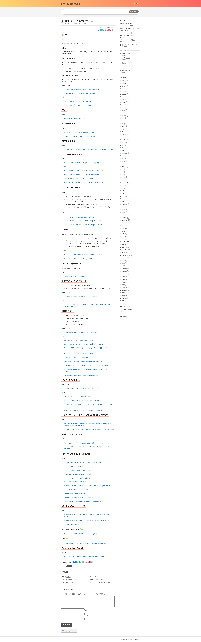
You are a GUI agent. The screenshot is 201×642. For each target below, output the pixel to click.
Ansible (123, 97)
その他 (123, 231)
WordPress (124, 220)
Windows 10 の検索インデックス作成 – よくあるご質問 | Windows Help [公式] (85, 543)
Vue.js (123, 212)
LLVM (123, 145)
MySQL (123, 161)
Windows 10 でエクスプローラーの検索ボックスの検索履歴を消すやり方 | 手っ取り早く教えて (89, 149)
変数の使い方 (97, 579)
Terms (70, 631)
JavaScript (124, 140)
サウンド (124, 247)
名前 (87, 610)
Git (122, 123)
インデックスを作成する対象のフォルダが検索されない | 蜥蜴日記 (81, 400)
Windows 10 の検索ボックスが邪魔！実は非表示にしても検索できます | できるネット (86, 171)
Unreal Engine (125, 199)
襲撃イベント (127, 62)
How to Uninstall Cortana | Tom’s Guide (75, 493)
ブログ (123, 260)
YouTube (124, 225)
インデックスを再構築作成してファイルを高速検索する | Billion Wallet (83, 225)
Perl (123, 172)
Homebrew (124, 131)
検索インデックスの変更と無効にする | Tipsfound (77, 101)
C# (122, 105)
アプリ (123, 236)
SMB (66, 577)
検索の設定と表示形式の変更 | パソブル (74, 118)
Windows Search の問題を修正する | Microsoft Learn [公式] (80, 296)
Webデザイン (125, 215)
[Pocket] (108, 30)
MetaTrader (124, 153)
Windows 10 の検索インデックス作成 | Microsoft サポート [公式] (81, 388)
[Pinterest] (110, 30)
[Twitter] (101, 30)
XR (122, 223)
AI (122, 88)
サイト (86, 620)
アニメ (123, 233)
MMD (123, 158)
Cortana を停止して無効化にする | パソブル (75, 482)
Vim (123, 201)
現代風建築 (126, 70)
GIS (123, 121)
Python (123, 177)
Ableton (124, 83)
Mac (123, 148)
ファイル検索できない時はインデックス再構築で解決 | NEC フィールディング (84, 221)
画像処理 (124, 287)
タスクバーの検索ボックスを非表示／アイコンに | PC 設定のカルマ (81, 175)
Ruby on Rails (125, 182)
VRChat (123, 209)
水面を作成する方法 (126, 26)
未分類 (123, 282)
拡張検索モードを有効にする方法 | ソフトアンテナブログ (79, 132)
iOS (123, 134)
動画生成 (124, 266)
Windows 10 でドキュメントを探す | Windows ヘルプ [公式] (80, 93)
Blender (124, 102)
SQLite (123, 190)
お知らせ (124, 228)
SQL (123, 188)
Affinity (123, 86)
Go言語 (123, 129)
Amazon (124, 91)
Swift (123, 193)
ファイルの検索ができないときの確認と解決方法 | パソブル (79, 217)
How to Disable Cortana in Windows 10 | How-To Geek (79, 497)
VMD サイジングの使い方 (127, 40)
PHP (123, 174)
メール (87, 615)
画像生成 (124, 290)
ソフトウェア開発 (126, 250)
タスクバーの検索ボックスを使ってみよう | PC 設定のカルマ (80, 105)
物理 (123, 284)
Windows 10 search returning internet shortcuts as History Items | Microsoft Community (89, 429)
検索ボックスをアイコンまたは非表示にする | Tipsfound (79, 178)
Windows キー (93, 577)
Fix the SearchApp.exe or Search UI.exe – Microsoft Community (82, 375)
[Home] (65, 23)
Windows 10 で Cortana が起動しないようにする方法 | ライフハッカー (82, 462)
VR (122, 207)
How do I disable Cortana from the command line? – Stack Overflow (83, 501)
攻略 (124, 66)
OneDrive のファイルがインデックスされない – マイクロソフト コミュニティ (83, 410)
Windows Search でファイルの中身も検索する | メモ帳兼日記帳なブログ (83, 255)
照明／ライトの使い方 (127, 35)
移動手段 (126, 53)
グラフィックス (125, 241)
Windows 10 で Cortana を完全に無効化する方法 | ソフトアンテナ (81, 474)
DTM (123, 110)
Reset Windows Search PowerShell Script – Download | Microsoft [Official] (85, 556)
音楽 (123, 301)
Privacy (66, 631)
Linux (123, 142)
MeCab (123, 150)
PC (122, 169)
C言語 (123, 107)
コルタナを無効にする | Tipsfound (73, 466)
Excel (123, 118)
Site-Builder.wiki (70, 3)
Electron (124, 115)
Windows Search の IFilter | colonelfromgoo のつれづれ (79, 259)
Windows (70, 23)
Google (123, 126)
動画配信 (124, 271)
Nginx (123, 164)
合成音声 (124, 274)
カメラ (123, 239)
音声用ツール (68, 582)
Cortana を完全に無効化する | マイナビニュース (77, 489)
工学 (123, 276)
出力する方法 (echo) (71, 579)
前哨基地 (126, 58)
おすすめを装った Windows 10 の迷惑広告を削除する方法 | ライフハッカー (84, 443)
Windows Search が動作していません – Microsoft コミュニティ (81, 354)
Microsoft (124, 156)
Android (124, 94)
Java (123, 137)
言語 (123, 295)
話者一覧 (124, 23)
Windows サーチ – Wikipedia (72, 524)
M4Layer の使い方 (125, 33)
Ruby (123, 180)
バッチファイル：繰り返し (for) (101, 582)
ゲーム (123, 244)
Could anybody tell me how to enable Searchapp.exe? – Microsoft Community (86, 365)
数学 (123, 279)
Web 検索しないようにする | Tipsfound (74, 276)
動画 (123, 263)
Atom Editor (125, 99)
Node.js (124, 166)
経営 (123, 292)
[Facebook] (98, 30)
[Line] (103, 30)
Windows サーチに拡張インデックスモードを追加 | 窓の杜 (79, 136)
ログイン (124, 320)
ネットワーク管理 (126, 255)
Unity (123, 196)
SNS (123, 185)
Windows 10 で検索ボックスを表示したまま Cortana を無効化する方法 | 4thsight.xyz (87, 486)
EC (122, 113)
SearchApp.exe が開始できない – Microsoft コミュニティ (79, 357)
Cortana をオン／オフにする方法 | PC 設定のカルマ (77, 470)
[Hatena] (105, 30)
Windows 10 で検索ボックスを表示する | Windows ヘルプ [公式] (81, 89)
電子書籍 (124, 298)
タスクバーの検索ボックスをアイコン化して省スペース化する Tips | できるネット (85, 182)
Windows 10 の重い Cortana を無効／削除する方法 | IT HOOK (81, 478)
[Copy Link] (112, 30)
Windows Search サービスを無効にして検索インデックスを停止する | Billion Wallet (86, 520)
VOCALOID (124, 204)
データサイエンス (126, 252)
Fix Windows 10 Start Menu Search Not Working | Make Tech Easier (83, 361)
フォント (124, 258)
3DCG (123, 80)
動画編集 (124, 268)
